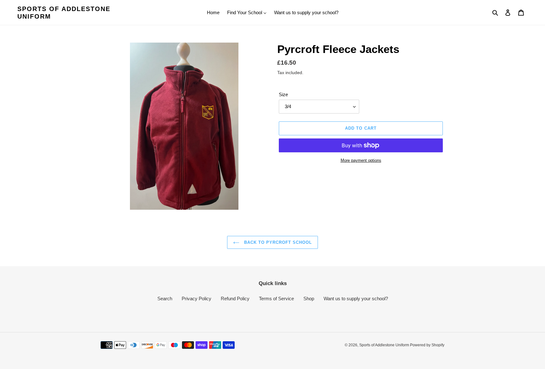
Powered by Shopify (427, 345)
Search (164, 298)
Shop (308, 298)
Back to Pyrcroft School (277, 242)
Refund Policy (235, 298)
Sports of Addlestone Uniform (63, 12)
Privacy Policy (196, 298)
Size (283, 94)
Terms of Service (276, 298)
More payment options (361, 160)
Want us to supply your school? (356, 298)
